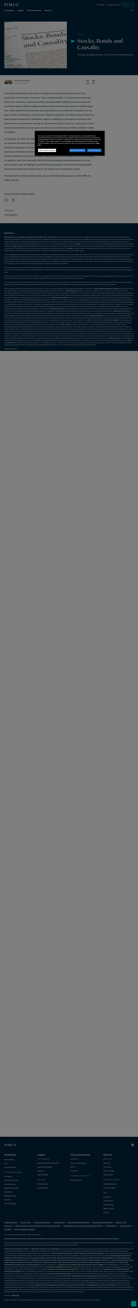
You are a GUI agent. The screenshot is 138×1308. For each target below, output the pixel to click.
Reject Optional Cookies (77, 150)
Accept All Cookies (94, 150)
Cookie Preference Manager (47, 150)
